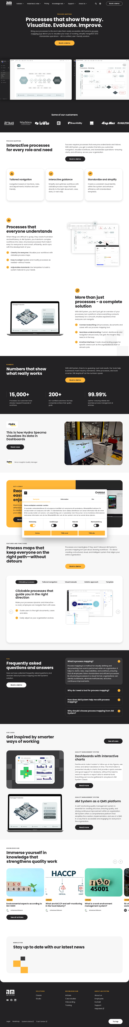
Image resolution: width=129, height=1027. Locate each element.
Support (98, 1005)
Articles (68, 995)
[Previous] (11, 611)
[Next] (118, 611)
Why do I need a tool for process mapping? (88, 690)
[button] (96, 3)
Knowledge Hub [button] (57, 4)
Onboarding (70, 1002)
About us (98, 995)
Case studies (70, 998)
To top (115, 1021)
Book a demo (114, 3)
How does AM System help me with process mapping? (89, 700)
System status (27, 1021)
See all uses (113, 741)
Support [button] (71, 4)
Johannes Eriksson (16, 910)
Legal (8, 1021)
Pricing (46, 3)
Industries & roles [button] (33, 4)
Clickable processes (26, 582)
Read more (84, 785)
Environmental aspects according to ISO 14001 (24, 904)
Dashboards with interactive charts (96, 758)
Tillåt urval (64, 533)
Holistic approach (91, 582)
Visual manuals (71, 582)
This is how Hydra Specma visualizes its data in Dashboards (26, 435)
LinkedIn (15, 1000)
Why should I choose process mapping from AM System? (91, 711)
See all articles (17, 917)
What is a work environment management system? (98, 904)
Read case (15, 447)
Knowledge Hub (71, 991)
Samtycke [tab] (36, 499)
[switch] (54, 525)
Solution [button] (19, 4)
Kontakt (98, 1002)
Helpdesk (98, 1008)
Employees (99, 998)
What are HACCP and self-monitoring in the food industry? (64, 904)
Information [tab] (64, 499)
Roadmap (16, 1021)
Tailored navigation (49, 582)
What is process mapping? (80, 661)
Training (68, 1005)
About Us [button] (82, 4)
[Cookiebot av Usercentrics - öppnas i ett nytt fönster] (96, 492)
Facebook (11, 1000)
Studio (38, 998)
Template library (112, 582)
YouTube (7, 1000)
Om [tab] (93, 499)
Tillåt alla (92, 533)
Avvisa (37, 533)
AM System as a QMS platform (98, 801)
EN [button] (101, 3)
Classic (39, 995)
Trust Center (40, 1021)
